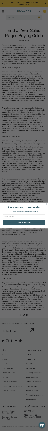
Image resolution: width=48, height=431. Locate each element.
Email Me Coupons (24, 222)
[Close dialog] (46, 204)
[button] (42, 425)
